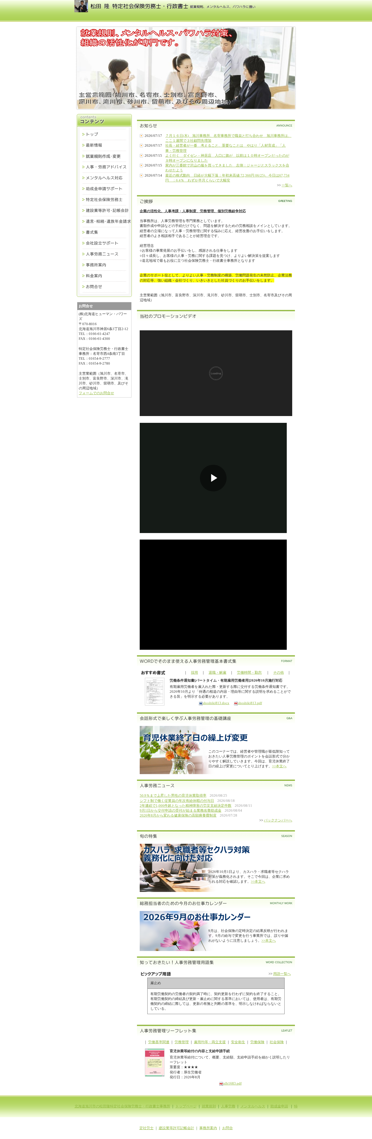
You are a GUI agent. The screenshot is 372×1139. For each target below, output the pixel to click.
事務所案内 (208, 1128)
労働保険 (257, 1042)
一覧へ (287, 185)
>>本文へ (279, 766)
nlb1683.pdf (232, 1083)
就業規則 (209, 1106)
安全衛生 (238, 1042)
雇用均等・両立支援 (210, 1042)
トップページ (186, 1106)
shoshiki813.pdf (250, 703)
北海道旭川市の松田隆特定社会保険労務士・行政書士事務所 (122, 1106)
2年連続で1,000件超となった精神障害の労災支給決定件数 (185, 806)
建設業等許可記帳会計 (176, 1128)
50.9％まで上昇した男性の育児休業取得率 (173, 795)
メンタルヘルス (252, 1106)
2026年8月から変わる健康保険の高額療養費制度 (178, 815)
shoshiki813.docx (216, 703)
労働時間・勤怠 (249, 672)
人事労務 (228, 1106)
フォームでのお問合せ (96, 393)
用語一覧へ (282, 974)
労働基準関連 (158, 1042)
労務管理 (182, 1042)
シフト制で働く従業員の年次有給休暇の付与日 (177, 801)
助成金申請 (279, 1106)
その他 (278, 672)
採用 (194, 672)
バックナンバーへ (278, 820)
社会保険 (277, 1042)
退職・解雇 (217, 672)
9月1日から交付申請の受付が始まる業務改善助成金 (180, 810)
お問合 (227, 1128)
